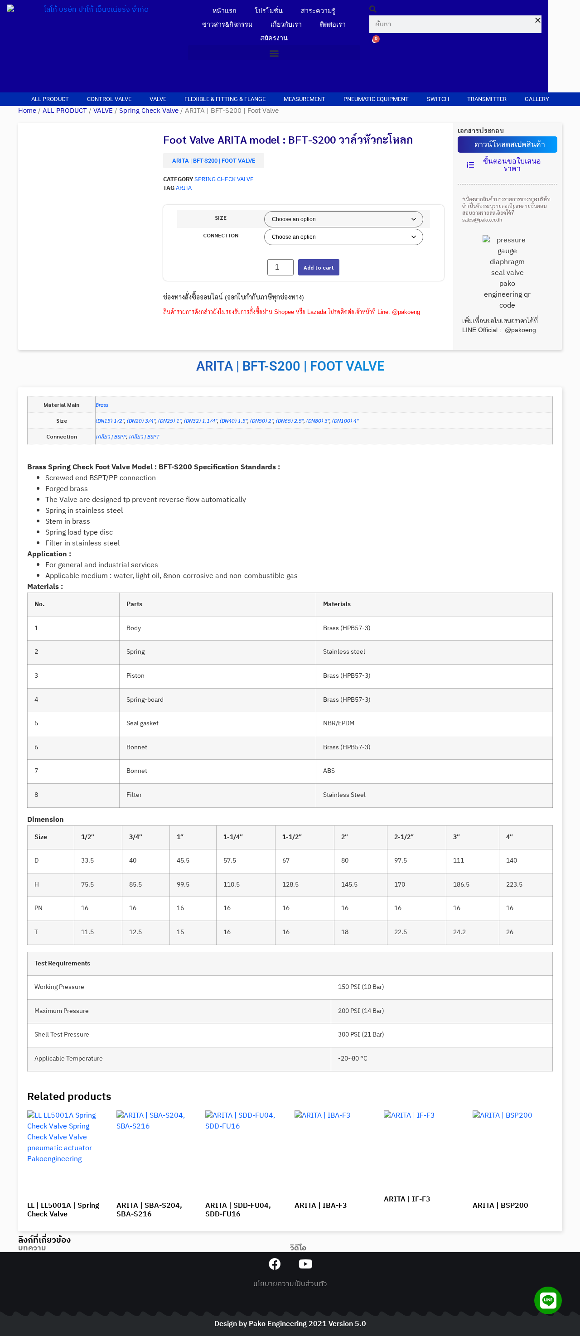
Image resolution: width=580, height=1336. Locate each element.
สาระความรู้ (318, 11)
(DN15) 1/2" (110, 420)
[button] (274, 52)
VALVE (158, 99)
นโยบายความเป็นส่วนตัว (290, 1284)
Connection (220, 235)
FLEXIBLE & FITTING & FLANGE (225, 99)
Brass (102, 404)
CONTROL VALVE (109, 99)
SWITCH (438, 99)
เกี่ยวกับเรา (286, 25)
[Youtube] (305, 1264)
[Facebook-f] (275, 1264)
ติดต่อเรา (333, 25)
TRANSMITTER (487, 99)
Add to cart (319, 267)
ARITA (184, 188)
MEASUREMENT (304, 99)
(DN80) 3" (317, 420)
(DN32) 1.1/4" (200, 420)
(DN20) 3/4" (141, 420)
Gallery (537, 99)
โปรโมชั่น (269, 11)
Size (221, 217)
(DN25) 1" (169, 420)
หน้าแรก (225, 11)
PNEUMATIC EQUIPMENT (376, 99)
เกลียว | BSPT (144, 436)
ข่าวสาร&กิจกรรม (227, 25)
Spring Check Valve (149, 111)
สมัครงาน (274, 38)
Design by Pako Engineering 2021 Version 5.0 (290, 1324)
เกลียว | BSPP (111, 436)
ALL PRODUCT (50, 99)
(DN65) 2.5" (290, 420)
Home (27, 111)
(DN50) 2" (261, 420)
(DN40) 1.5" (233, 420)
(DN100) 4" (345, 420)
